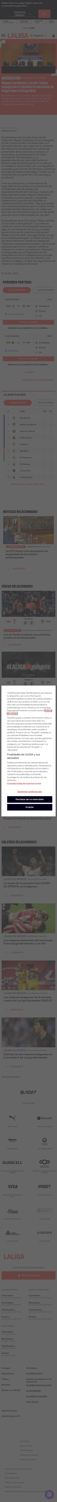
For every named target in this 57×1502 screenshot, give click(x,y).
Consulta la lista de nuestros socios (24, 783)
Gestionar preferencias (30, 792)
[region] (28, 751)
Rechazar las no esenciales (30, 799)
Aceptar (30, 807)
